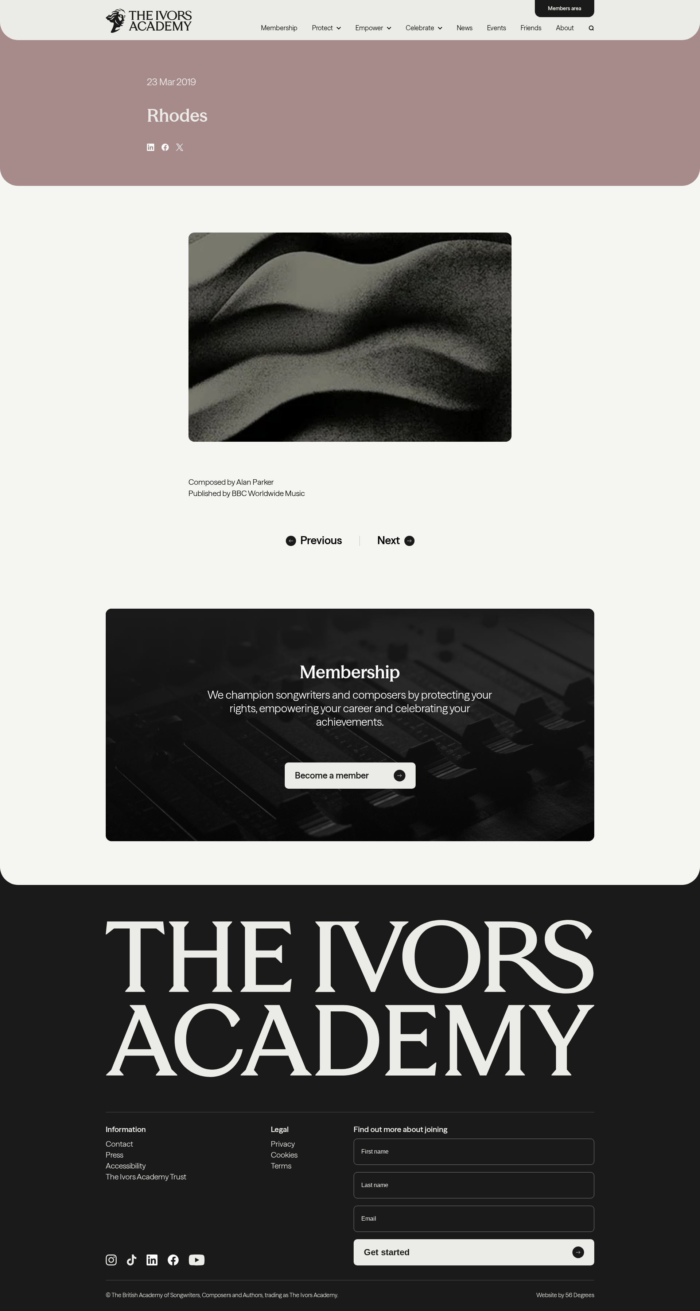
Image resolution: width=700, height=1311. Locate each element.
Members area (564, 8)
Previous (321, 540)
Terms (281, 1165)
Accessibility (126, 1165)
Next (388, 540)
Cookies (284, 1154)
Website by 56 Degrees (565, 1295)
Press (114, 1154)
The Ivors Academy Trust (146, 1176)
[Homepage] (149, 21)
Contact (119, 1143)
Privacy (283, 1143)
